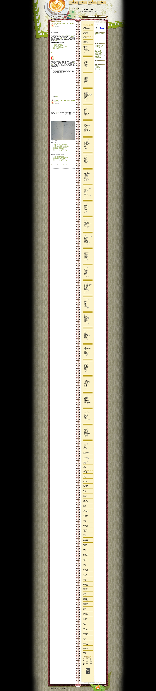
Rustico (85, 372)
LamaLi (85, 224)
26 (86, 663)
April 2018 (84, 520)
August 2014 (85, 574)
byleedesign (85, 98)
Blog (101, 45)
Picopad (85, 325)
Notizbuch (100, 52)
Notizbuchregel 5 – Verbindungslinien (58, 148)
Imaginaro (85, 193)
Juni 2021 (84, 476)
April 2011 (84, 624)
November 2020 (85, 485)
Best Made (85, 77)
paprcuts (85, 321)
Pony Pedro (85, 334)
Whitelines (85, 436)
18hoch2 (85, 48)
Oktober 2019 (85, 500)
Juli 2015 (84, 560)
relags (85, 357)
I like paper (85, 190)
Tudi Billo (85, 417)
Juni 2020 (84, 491)
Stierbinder (85, 397)
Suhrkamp (85, 403)
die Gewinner (73, 36)
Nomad (85, 288)
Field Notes (85, 157)
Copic (84, 116)
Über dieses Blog (73, 2)
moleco (85, 271)
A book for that (86, 49)
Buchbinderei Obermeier (87, 94)
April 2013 (84, 594)
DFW (84, 128)
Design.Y (85, 126)
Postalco (85, 336)
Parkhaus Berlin (86, 322)
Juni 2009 (84, 652)
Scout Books (86, 384)
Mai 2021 (84, 477)
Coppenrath (85, 117)
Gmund (85, 171)
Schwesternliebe (86, 381)
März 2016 (84, 550)
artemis (85, 65)
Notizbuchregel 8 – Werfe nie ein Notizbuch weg (60, 151)
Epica (84, 147)
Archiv (102, 2)
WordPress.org (97, 68)
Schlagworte (66, 164)
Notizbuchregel (62, 164)
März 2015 (84, 565)
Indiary (85, 196)
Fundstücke (84, 42)
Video (102, 57)
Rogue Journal (86, 367)
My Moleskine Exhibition (71, 34)
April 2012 (84, 609)
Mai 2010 (84, 638)
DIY (84, 133)
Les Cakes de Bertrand (87, 236)
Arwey (85, 66)
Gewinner (97, 49)
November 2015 (85, 555)
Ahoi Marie (85, 53)
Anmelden (96, 65)
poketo (85, 333)
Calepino (85, 100)
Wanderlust (85, 429)
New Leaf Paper (86, 283)
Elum (84, 145)
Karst (84, 210)
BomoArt (85, 83)
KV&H (84, 221)
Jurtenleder (85, 203)
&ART (84, 47)
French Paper (86, 165)
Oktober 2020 (85, 486)
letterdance (85, 238)
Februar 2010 (85, 642)
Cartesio (85, 108)
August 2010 (85, 634)
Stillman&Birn (86, 400)
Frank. (85, 163)
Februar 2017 (85, 536)
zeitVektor (85, 443)
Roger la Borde (86, 366)
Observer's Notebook (87, 293)
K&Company (85, 205)
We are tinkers (86, 431)
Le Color (85, 229)
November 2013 (85, 585)
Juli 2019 (84, 502)
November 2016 (85, 540)
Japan (96, 50)
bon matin (85, 84)
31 (83, 664)
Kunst (84, 451)
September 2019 (85, 501)
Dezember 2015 (85, 554)
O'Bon (85, 292)
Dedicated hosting (97, 70)
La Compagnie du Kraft (87, 223)
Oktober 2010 (85, 632)
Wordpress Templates (54, 689)
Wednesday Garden (87, 433)
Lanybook (85, 227)
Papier (97, 54)
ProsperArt (85, 339)
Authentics (85, 69)
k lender (85, 204)
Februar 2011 (85, 627)
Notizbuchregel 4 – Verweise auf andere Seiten (60, 147)
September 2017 (85, 529)
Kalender (84, 449)
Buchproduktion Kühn (87, 96)
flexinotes (85, 161)
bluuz (84, 82)
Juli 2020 (84, 490)
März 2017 (84, 535)
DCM (84, 123)
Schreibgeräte (85, 458)
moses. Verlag (86, 276)
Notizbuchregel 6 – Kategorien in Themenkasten (60, 149)
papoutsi (85, 319)
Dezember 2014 (85, 569)
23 (91, 662)
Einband (101, 47)
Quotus (85, 346)
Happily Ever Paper (86, 181)
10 (83, 661)
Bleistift (99, 45)
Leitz (84, 235)
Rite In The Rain (86, 363)
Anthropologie (86, 59)
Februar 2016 (85, 551)
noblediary (85, 287)
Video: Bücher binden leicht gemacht (58, 47)
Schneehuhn (85, 378)
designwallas (86, 127)
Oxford (85, 301)
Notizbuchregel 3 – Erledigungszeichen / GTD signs (61, 146)
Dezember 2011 (85, 614)
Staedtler (85, 395)
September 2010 (85, 633)
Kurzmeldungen (85, 452)
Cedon (85, 110)
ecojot (84, 140)
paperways (85, 315)
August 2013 (85, 589)
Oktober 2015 (85, 556)
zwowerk (85, 447)
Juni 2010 (84, 637)
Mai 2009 (84, 653)
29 (90, 663)
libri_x (84, 243)
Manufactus (85, 254)
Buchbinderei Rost (86, 95)
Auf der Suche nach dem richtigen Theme (59, 88)
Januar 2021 (85, 482)
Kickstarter (97, 51)
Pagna (85, 303)
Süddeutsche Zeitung (87, 402)
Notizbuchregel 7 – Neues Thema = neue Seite (60, 150)
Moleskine (85, 272)
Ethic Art (85, 148)
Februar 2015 (85, 566)
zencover (85, 444)
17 (83, 662)
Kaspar (85, 211)
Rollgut (85, 368)
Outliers (85, 300)
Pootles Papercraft (86, 335)
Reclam (85, 351)
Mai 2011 (84, 623)
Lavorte (85, 228)
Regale (84, 456)
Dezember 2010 (85, 629)
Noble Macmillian (86, 286)
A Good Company (86, 50)
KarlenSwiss (85, 209)
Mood (84, 275)
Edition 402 (85, 142)
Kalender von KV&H (56, 48)
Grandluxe (85, 175)
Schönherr (85, 379)
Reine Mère (85, 354)
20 (87, 662)
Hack (84, 43)
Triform (85, 416)
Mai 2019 (84, 505)
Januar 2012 (85, 613)
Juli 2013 (84, 590)
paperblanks (85, 309)
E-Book (84, 29)
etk (84, 149)
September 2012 (85, 603)
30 (91, 663)
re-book (85, 350)
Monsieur (85, 274)
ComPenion (85, 114)
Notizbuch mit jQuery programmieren (58, 45)
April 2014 (84, 579)
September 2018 (85, 515)
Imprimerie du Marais (87, 195)
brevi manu (85, 91)
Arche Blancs (86, 62)
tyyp (84, 420)
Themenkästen (57, 112)
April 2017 (84, 534)
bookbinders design (87, 85)
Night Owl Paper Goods (87, 284)
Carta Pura (85, 107)
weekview (85, 434)
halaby (85, 180)
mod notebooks (86, 268)
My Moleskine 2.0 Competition (63, 38)
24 (83, 663)
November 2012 (85, 600)
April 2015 (84, 564)
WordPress (67, 688)
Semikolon (85, 385)
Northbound (85, 289)
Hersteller (84, 46)
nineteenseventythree (87, 285)
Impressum (83, 2)
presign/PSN (85, 337)
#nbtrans (68, 80)
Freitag (85, 164)
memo (85, 258)
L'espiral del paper (86, 222)
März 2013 (84, 595)
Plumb (85, 331)
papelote (85, 306)
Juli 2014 (84, 575)
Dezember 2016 (85, 539)
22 (90, 662)
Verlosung (98, 57)
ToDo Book (85, 414)
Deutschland (101, 46)
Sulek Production (86, 405)
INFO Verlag (85, 197)
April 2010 (84, 639)
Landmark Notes (86, 226)
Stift (100, 55)
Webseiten (84, 467)
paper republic (86, 307)
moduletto (85, 270)
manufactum (85, 253)
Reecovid (85, 353)
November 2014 (85, 570)
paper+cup (85, 308)
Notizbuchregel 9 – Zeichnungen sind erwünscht (60, 157)
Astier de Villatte (86, 67)
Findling (85, 159)
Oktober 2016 (85, 541)
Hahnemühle (85, 179)
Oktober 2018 (85, 514)
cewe (84, 111)
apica (84, 60)
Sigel (84, 388)
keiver (85, 212)
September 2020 (85, 487)
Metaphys (85, 259)
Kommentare (97, 67)
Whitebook (85, 435)
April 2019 (84, 506)
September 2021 (85, 472)
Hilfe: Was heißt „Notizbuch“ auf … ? (63, 56)
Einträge (97, 66)
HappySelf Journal (86, 182)
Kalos (84, 208)
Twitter (74, 62)
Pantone (85, 305)
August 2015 (85, 559)
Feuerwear (85, 156)
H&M (84, 177)
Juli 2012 (84, 605)
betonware (85, 78)
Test (83, 462)
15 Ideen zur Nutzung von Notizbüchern (64, 35)
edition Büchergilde (86, 143)
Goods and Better (86, 173)
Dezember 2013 (85, 584)
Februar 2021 (85, 481)
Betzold (85, 79)
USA (98, 56)
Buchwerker (85, 97)
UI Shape (85, 421)
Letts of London (86, 241)
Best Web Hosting (64, 689)
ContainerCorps (86, 115)
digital (96, 47)
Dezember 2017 (85, 525)
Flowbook (84, 41)
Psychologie (100, 54)
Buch (83, 38)
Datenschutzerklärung (86, 28)
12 (86, 661)
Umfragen (85, 27)
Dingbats (85, 131)
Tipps (56, 40)
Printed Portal (86, 338)
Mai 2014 (84, 578)
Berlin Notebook (86, 75)
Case (69, 689)
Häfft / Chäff (85, 178)
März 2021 (84, 480)
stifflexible (85, 398)
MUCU (85, 277)
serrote (85, 386)
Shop (99, 55)
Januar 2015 (85, 568)
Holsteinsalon (86, 189)
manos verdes (86, 252)
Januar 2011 (85, 628)
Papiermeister (86, 317)
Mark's (85, 255)
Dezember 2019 (85, 497)
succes (85, 401)
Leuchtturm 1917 (86, 242)
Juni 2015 (84, 561)
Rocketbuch (85, 365)
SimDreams (85, 389)
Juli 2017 (84, 530)
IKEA (84, 192)
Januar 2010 (85, 643)
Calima (85, 101)
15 (90, 661)
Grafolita (85, 174)
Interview (84, 448)
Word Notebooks (86, 437)
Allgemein (56, 96)
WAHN (85, 427)
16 (91, 661)
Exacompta (85, 150)
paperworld (99, 53)
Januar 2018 (85, 524)
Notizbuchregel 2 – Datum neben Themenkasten (60, 145)
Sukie (84, 404)
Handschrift (102, 49)
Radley (85, 347)
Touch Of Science (86, 415)
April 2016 (84, 549)
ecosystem (85, 141)
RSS (95, 24)
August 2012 (85, 604)
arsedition (85, 64)
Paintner (85, 304)
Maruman (85, 256)
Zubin (84, 446)
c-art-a (85, 99)
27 (87, 663)
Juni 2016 (84, 546)
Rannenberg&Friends (87, 348)
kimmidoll (85, 213)
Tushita (85, 418)
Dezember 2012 (85, 599)
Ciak (84, 112)
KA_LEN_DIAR (86, 206)
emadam (85, 146)
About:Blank (85, 51)
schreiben (84, 457)
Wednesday (85, 432)
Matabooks (85, 257)
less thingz (85, 237)
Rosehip (85, 369)
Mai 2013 (84, 593)
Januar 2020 (85, 496)
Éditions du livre (86, 144)
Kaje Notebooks (86, 207)
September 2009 (85, 648)
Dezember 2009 (85, 644)
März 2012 (84, 610)
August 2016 (85, 544)
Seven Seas (85, 387)
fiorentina (85, 160)
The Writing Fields (86, 412)
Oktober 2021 (85, 471)
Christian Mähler (56, 26)
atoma (85, 68)
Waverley (85, 430)
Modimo (85, 269)
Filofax (85, 158)
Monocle (85, 273)
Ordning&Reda (86, 299)
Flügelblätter (85, 162)
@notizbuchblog (99, 24)
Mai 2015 (84, 563)
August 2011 (85, 619)
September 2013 (85, 588)
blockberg (85, 81)
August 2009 (85, 649)
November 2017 (85, 526)
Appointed (85, 61)
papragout (85, 320)
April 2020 (84, 492)
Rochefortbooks (86, 364)
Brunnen (85, 93)
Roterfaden (85, 371)
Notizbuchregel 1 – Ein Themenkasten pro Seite (60, 144)
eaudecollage (86, 139)
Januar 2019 (85, 510)
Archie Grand (86, 63)
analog (96, 45)
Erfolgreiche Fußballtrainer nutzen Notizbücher (60, 46)
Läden (84, 453)
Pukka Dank (85, 340)
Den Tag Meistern (86, 125)
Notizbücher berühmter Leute (57, 44)
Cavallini (85, 109)
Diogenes (85, 132)
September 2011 (85, 618)
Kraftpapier (85, 220)
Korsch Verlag (86, 219)
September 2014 (85, 573)
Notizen (96, 53)
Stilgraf (85, 399)
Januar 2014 (85, 583)
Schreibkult (85, 380)
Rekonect (85, 356)
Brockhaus (85, 92)
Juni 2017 (84, 531)
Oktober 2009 (85, 647)
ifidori (84, 191)
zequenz (85, 445)
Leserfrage (96, 52)
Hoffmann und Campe (87, 188)
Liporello (85, 245)
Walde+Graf (85, 428)
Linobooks (85, 244)
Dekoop (85, 124)
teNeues (85, 411)
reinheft (85, 355)
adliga (84, 52)
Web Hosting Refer (98, 69)
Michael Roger (86, 261)
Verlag (84, 466)
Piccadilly (85, 324)
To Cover (85, 413)
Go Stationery (86, 172)
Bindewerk (85, 80)
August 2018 (85, 516)
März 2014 (84, 580)
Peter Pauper (86, 323)
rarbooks (85, 349)
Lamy (84, 225)
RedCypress (86, 352)
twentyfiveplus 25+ (86, 419)
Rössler (85, 370)
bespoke (85, 76)
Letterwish (85, 240)
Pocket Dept (85, 332)
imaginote (85, 194)
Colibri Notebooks (86, 113)
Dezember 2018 (85, 511)
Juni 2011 (84, 622)
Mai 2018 (84, 519)
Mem (52, 64)
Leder (102, 51)
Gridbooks (85, 176)
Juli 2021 (84, 475)
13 (87, 661)
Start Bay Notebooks (87, 396)
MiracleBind (85, 267)
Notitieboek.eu (86, 290)
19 (86, 662)
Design (97, 46)
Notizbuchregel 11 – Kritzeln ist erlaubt (59, 158)
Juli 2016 (84, 545)
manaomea (85, 251)
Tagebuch (84, 461)
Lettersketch (85, 239)
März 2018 (84, 521)
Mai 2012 (84, 608)
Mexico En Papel (86, 260)
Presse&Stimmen (92, 2)
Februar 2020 (85, 495)
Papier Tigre (85, 316)
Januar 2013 (85, 598)
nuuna (85, 291)
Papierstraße (86, 318)
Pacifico (85, 302)
